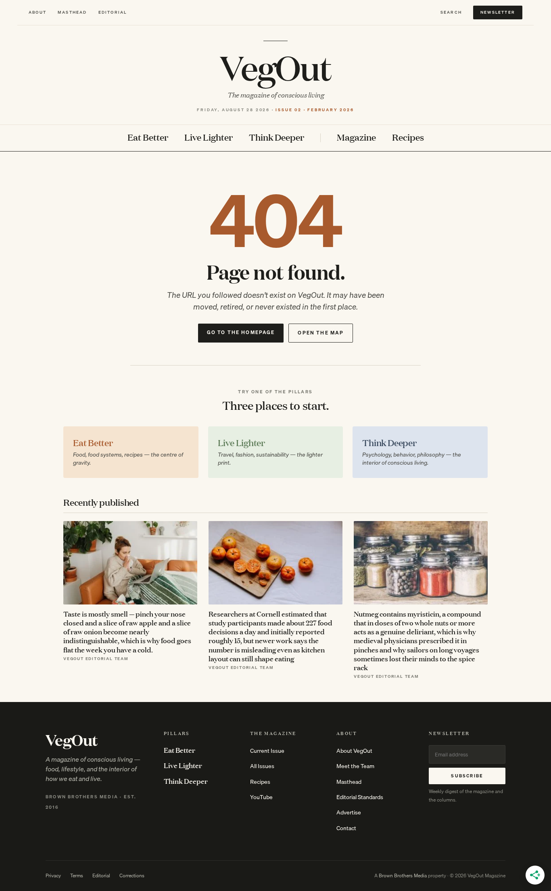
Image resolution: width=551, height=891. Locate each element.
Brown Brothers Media (403, 875)
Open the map (321, 332)
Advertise (348, 812)
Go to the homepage (241, 332)
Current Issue (267, 750)
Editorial (112, 12)
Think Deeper (276, 137)
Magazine (356, 137)
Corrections (131, 875)
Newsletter (497, 12)
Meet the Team (355, 766)
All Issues (262, 766)
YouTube (261, 797)
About (37, 12)
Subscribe (467, 775)
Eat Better (147, 137)
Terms (76, 875)
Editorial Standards (359, 797)
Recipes (408, 137)
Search (451, 12)
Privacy (53, 875)
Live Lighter (208, 137)
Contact (346, 828)
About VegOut (354, 750)
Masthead (72, 12)
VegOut (275, 67)
